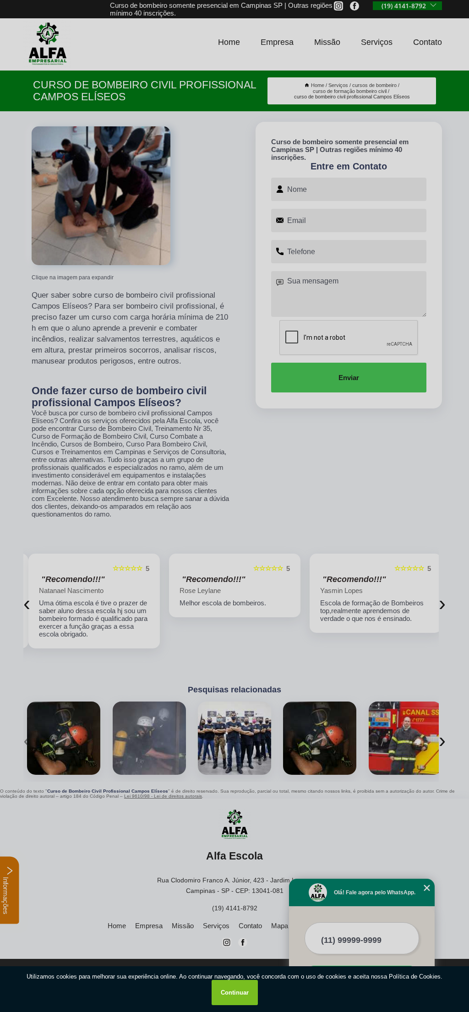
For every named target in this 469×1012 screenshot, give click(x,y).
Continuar (235, 992)
